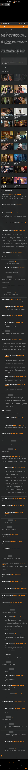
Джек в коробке (3, 186)
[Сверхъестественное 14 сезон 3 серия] (23, 26)
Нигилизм (16, 128)
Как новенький (16, 94)
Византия (16, 117)
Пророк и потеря (17, 140)
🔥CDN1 (2, 4)
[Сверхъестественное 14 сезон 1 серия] (4, 26)
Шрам (2, 94)
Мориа (15, 186)
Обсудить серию (5, 23)
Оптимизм (16, 105)
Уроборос (16, 151)
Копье (2, 128)
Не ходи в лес (16, 163)
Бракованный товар (4, 140)
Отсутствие (16, 174)
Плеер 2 (7, 4)
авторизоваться (23, 757)
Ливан (2, 151)
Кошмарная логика (4, 105)
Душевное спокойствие (5, 163)
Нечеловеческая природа (5, 117)
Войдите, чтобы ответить (15, 194)
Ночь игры (2, 174)
